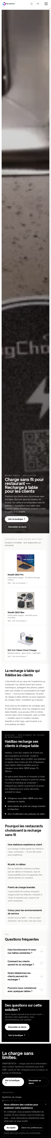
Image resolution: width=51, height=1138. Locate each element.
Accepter (11, 1127)
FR (39, 4)
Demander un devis (17, 527)
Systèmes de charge (11, 1097)
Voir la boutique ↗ (16, 519)
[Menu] (46, 4)
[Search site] (31, 3)
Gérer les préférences (31, 1127)
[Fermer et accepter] (46, 1104)
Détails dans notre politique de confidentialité (22, 1133)
